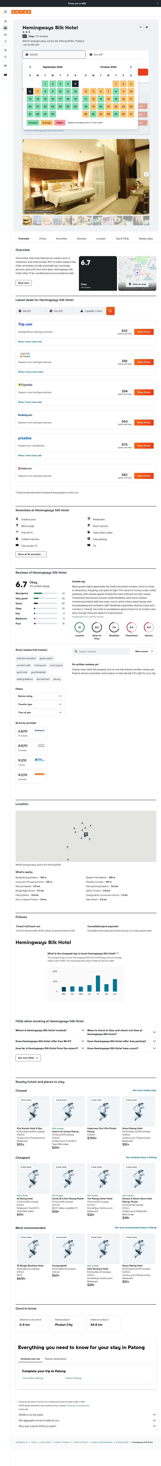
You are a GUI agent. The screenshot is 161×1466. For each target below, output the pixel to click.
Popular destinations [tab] (55, 1358)
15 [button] (45, 98)
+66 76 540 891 (30, 44)
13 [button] (30, 98)
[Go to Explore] (5, 50)
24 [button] (60, 106)
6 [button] (30, 91)
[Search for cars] (5, 34)
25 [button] (67, 106)
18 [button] (68, 98)
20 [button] (30, 106)
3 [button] (60, 83)
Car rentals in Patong (33, 1378)
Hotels (34, 1442)
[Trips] (5, 66)
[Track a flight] (5, 57)
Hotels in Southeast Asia (102, 1442)
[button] (157, 3)
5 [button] (75, 83)
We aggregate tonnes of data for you (39, 1420)
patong (56, 679)
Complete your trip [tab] (30, 1358)
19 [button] (75, 98)
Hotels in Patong (73, 1378)
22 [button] (45, 106)
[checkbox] (31, 733)
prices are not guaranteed (78, 1405)
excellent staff (23, 665)
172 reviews (41, 36)
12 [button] (75, 91)
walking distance (25, 679)
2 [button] (52, 83)
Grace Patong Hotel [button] (132, 1128)
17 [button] (60, 98)
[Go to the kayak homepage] (21, 12)
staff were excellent (26, 658)
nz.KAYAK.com (22, 1442)
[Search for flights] (5, 21)
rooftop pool (40, 665)
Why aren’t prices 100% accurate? (37, 1426)
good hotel (22, 672)
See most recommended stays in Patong (135, 1227)
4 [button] (68, 83)
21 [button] (37, 106)
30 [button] (52, 114)
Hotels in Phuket (80, 1442)
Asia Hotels (45, 1442)
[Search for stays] (5, 28)
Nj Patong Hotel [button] (25, 1198)
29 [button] (45, 114)
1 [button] (45, 83)
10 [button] (60, 91)
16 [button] (53, 98)
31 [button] (131, 114)
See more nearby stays (144, 1090)
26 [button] (75, 106)
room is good (56, 665)
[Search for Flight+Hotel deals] (5, 41)
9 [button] (52, 91)
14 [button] (37, 98)
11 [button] (68, 91)
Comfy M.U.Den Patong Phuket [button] (68, 1198)
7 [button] (37, 91)
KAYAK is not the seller (31, 1414)
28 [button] (37, 114)
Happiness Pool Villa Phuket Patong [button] (101, 1130)
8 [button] (45, 91)
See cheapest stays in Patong (141, 1157)
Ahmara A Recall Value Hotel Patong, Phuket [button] (137, 1200)
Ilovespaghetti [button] (59, 1265)
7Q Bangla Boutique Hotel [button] (30, 1265)
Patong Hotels (122, 1442)
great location (46, 658)
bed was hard (43, 679)
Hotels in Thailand (62, 1442)
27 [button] (30, 114)
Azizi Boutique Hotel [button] (97, 1268)
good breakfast (38, 672)
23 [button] (52, 106)
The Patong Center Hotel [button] (99, 1198)
